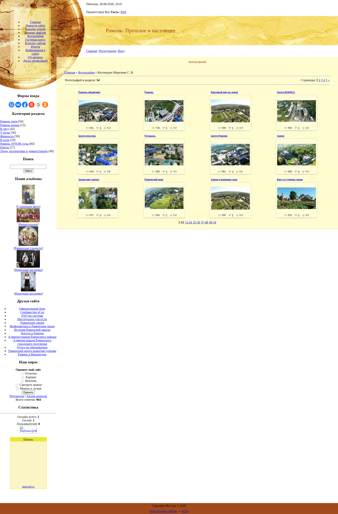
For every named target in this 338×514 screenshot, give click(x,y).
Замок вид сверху (88, 179)
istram (100, 115)
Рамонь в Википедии (32, 354)
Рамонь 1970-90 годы (14, 143)
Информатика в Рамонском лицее (32, 326)
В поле (4, 140)
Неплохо (31, 381)
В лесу (4, 129)
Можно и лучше (30, 388)
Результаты (17, 396)
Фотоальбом (86, 72)
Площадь (150, 136)
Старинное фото (28, 206)
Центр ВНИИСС (286, 92)
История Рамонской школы (32, 329)
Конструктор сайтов (163, 511)
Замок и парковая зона (224, 179)
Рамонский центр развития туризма (32, 351)
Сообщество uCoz (32, 312)
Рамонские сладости (28, 248)
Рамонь (149, 92)
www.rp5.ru (28, 486)
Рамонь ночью (9, 125)
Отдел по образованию (32, 347)
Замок (280, 136)
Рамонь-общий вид (89, 92)
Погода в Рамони (32, 333)
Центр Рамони (219, 136)
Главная (91, 51)
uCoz (185, 511)
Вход (121, 51)
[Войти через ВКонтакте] (18, 105)
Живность (7, 136)
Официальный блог (32, 308)
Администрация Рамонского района (32, 336)
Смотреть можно (31, 384)
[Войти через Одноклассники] (45, 105)
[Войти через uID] (11, 105)
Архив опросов (36, 396)
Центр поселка (87, 136)
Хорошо (30, 377)
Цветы (4, 147)
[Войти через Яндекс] (31, 105)
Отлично (31, 373)
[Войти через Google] (38, 105)
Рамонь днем (8, 121)
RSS (123, 12)
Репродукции (28, 224)
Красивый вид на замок (224, 92)
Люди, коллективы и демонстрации (24, 151)
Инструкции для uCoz (32, 319)
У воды (5, 132)
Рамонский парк (154, 179)
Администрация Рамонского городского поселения (32, 342)
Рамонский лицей (32, 322)
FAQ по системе (32, 315)
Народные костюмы (28, 270)
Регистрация (107, 51)
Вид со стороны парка (290, 179)
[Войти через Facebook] (25, 105)
